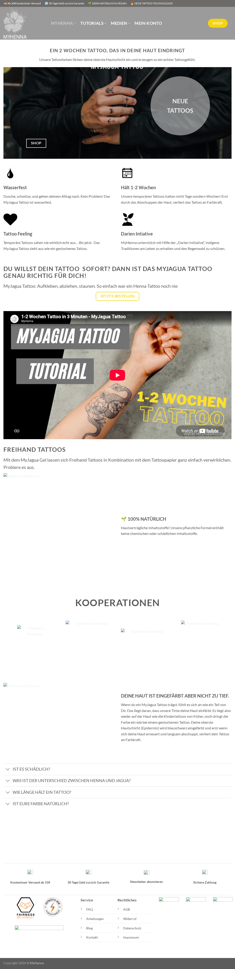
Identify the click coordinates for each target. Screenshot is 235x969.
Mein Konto (148, 23)
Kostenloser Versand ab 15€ (30, 882)
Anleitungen (95, 919)
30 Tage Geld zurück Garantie (88, 882)
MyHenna (62, 23)
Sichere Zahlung (204, 882)
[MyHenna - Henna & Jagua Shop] (23, 23)
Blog (89, 928)
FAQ (89, 909)
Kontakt (92, 937)
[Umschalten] (7, 770)
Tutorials (92, 23)
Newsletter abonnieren (146, 882)
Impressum (131, 937)
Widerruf (130, 919)
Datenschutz (132, 928)
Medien (119, 23)
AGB (126, 909)
